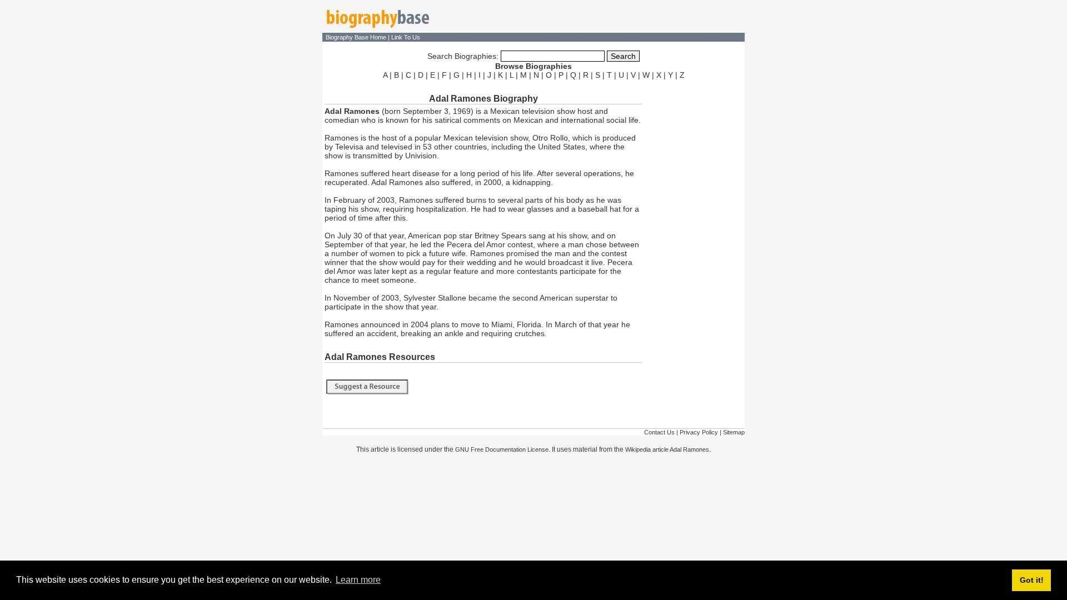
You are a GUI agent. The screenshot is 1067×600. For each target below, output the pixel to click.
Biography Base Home (357, 37)
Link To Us (405, 37)
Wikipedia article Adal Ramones (667, 449)
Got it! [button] (1032, 580)
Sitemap (734, 432)
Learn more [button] (358, 579)
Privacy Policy (699, 432)
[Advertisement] (694, 249)
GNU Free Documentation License (502, 449)
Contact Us (659, 432)
